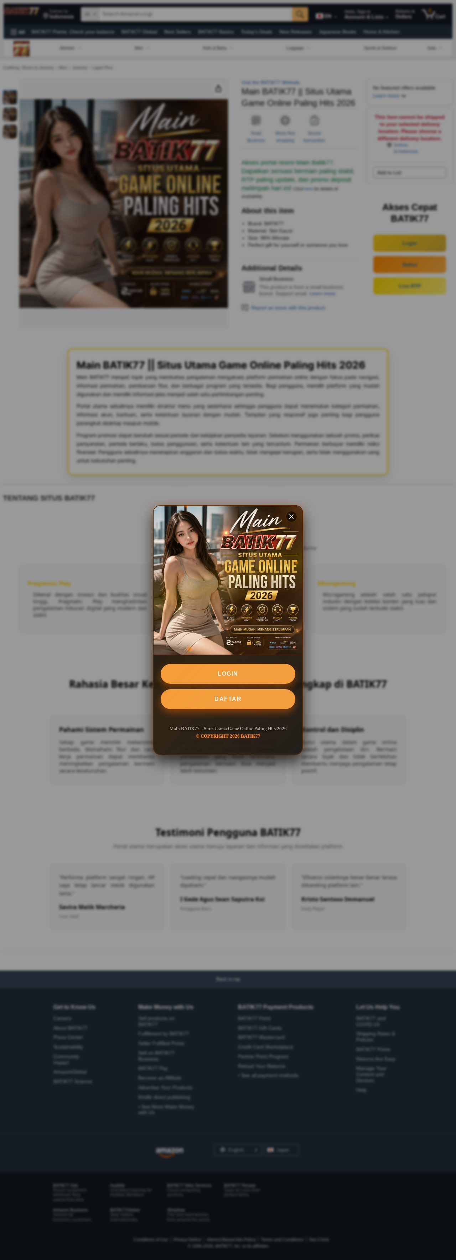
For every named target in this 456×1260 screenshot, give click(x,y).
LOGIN (228, 674)
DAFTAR (228, 699)
